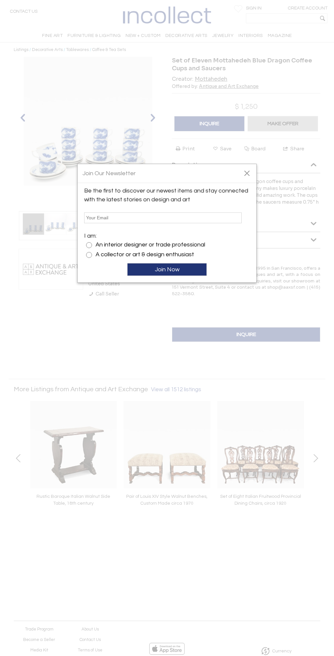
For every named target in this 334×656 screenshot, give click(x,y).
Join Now (167, 269)
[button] (247, 173)
